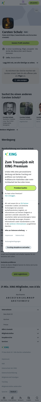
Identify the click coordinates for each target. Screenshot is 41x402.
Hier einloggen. (10, 196)
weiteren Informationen (18, 224)
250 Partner (24, 203)
